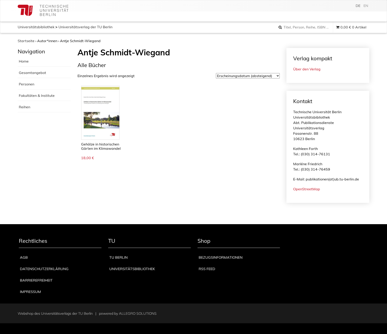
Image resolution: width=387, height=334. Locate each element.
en (365, 5)
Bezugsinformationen (221, 257)
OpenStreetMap (306, 189)
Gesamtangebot (32, 72)
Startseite (26, 41)
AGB (24, 257)
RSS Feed (207, 269)
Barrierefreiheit (36, 280)
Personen (26, 84)
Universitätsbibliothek (36, 27)
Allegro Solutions (138, 313)
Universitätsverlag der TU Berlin (85, 27)
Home (24, 61)
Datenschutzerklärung (44, 269)
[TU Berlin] (43, 11)
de (358, 5)
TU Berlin (118, 257)
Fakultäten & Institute (37, 95)
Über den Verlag (306, 69)
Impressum (30, 291)
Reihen (24, 107)
